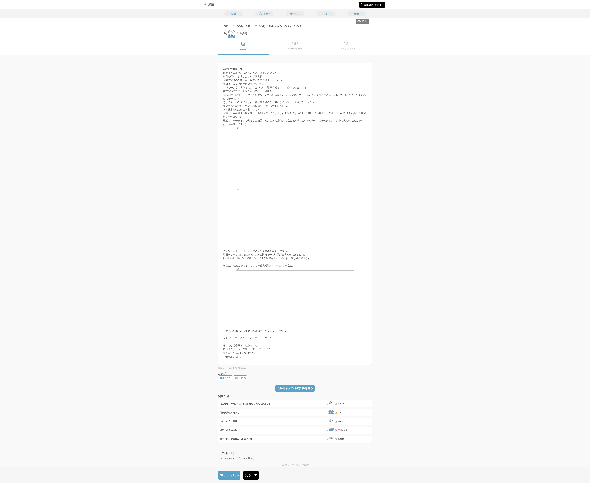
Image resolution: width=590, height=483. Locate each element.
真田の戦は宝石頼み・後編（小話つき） (239, 439)
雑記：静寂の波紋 (228, 430)
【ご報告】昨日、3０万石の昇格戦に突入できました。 (246, 403)
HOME (284, 465)
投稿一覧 (294, 465)
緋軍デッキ (225, 378)
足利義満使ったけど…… (232, 412)
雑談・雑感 (240, 378)
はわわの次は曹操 (228, 421)
